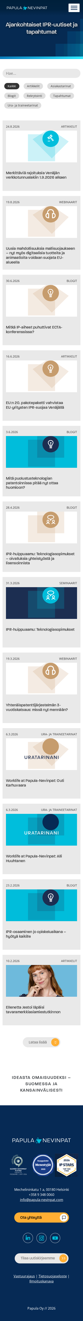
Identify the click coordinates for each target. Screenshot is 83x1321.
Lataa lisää (38, 1042)
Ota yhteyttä (31, 1217)
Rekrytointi (34, 96)
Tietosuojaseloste (53, 1276)
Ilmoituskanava (41, 1281)
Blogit (12, 96)
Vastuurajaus (24, 1276)
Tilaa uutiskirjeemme (38, 1258)
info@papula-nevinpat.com (41, 1199)
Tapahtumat (62, 96)
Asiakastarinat (61, 86)
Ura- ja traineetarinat (23, 105)
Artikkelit (33, 86)
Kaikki (12, 86)
